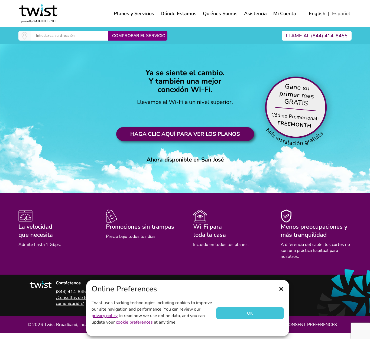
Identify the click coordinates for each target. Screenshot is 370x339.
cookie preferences (134, 322)
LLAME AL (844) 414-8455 (317, 35)
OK (250, 313)
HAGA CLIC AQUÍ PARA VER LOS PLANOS (185, 134)
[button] (281, 289)
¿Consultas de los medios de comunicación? (83, 301)
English (317, 13)
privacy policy (105, 316)
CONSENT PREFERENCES (311, 325)
